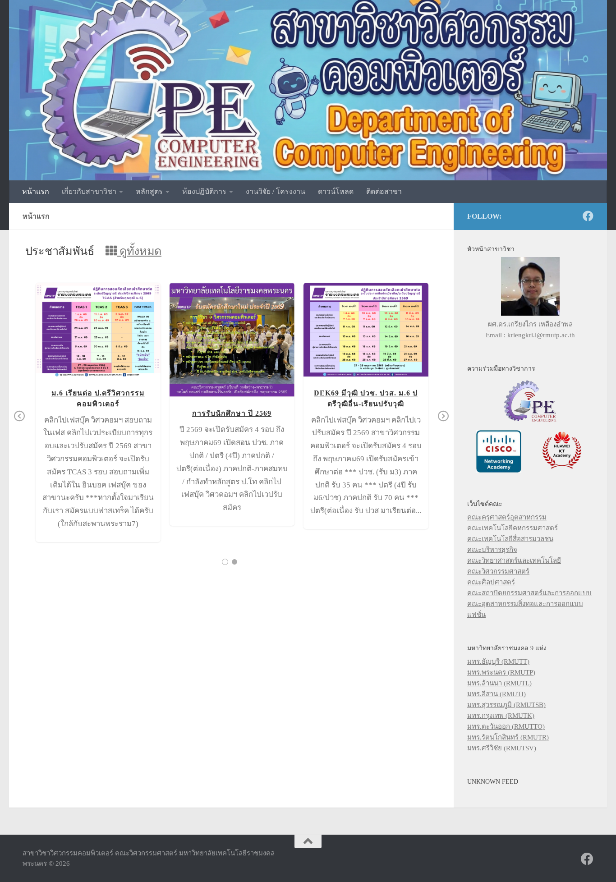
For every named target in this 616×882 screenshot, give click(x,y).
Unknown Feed (492, 781)
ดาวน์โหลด (336, 191)
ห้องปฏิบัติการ (204, 191)
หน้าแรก (35, 191)
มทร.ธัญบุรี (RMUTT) (498, 661)
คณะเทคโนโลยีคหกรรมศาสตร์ (512, 528)
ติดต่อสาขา (384, 191)
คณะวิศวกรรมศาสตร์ (498, 571)
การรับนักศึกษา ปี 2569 (231, 339)
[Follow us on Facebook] (588, 216)
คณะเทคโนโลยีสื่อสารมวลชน (510, 538)
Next (443, 416)
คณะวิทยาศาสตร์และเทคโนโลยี (514, 560)
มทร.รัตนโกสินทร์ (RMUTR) (508, 737)
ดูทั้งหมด (139, 250)
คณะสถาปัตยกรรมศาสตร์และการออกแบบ (529, 593)
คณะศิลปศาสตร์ (491, 582)
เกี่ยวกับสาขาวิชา (89, 191)
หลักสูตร (149, 191)
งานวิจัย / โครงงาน (275, 191)
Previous (19, 416)
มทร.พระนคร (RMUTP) (501, 672)
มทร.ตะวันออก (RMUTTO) (506, 726)
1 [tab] (225, 562)
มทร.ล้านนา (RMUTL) (499, 683)
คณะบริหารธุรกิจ (492, 549)
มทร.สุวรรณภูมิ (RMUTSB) (506, 704)
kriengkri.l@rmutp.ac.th (541, 335)
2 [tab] (234, 562)
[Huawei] (561, 470)
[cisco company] (498, 470)
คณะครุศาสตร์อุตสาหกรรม (507, 517)
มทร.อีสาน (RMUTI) (496, 694)
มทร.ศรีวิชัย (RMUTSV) (501, 748)
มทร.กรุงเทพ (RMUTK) (500, 715)
